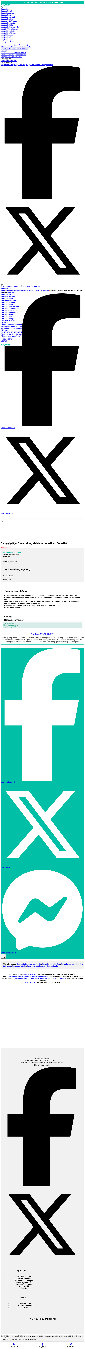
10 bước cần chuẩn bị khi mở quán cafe (16, 47)
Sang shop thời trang (9, 21)
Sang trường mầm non (9, 29)
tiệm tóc (63, 978)
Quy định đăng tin (24, 1276)
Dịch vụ (4, 51)
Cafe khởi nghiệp (7, 41)
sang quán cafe (15, 976)
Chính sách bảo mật (23, 1282)
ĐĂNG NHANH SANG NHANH (13, 53)
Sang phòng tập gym (9, 33)
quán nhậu (39, 978)
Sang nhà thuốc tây (8, 31)
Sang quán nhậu (7, 19)
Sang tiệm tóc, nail (8, 17)
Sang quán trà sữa (8, 23)
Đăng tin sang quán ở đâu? (11, 57)
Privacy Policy (25, 1303)
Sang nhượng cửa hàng (18, 290)
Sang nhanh (5, 9)
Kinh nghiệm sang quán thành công (14, 45)
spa (45, 978)
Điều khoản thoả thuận (24, 1280)
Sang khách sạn (7, 35)
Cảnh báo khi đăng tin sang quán (13, 55)
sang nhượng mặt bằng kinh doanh (34, 976)
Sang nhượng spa (7, 13)
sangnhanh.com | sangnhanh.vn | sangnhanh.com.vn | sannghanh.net (27, 65)
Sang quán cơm (7, 39)
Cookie (25, 1307)
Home (3, 290)
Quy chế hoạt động (24, 1278)
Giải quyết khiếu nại (24, 1284)
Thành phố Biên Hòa (42, 290)
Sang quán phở (7, 37)
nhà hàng (31, 978)
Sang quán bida (7, 25)
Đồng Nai (30, 290)
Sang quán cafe (7, 11)
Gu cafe (4, 43)
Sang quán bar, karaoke (10, 27)
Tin (7, 290)
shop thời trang (53, 978)
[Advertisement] (17, 1002)
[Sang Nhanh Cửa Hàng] (11, 286)
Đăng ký (24, 1288)
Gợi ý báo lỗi (24, 1286)
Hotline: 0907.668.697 (9, 61)
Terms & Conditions (25, 1305)
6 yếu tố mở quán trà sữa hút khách (14, 49)
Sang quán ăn (6, 15)
